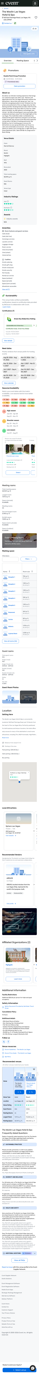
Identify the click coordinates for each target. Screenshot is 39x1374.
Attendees (5, 556)
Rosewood (11, 612)
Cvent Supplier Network (9, 1275)
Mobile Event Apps (7, 1289)
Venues (6, 8)
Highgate (9, 965)
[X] (4, 1042)
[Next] (37, 60)
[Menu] (2, 3)
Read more (5, 737)
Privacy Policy (6, 1318)
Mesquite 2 (11, 584)
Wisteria (10, 626)
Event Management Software (11, 1283)
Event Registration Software (10, 1286)
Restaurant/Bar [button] (18, 893)
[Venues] (35, 3)
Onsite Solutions (7, 1278)
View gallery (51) (29, 54)
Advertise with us (7, 1327)
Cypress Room (12, 633)
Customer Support (7, 1310)
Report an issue (7, 1267)
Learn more (7, 307)
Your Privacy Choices (8, 1313)
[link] (19, 870)
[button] (16, 558)
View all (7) (6, 289)
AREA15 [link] (10, 878)
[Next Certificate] (34, 325)
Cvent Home (5, 1304)
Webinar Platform (7, 1299)
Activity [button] (9, 893)
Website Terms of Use (8, 1324)
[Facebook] (8, 1042)
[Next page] (32, 460)
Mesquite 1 (11, 577)
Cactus (10, 619)
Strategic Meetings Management (12, 1293)
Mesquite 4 (11, 598)
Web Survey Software (8, 1296)
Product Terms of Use (8, 1321)
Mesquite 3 (11, 591)
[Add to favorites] (36, 17)
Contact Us (5, 1307)
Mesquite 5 (11, 605)
